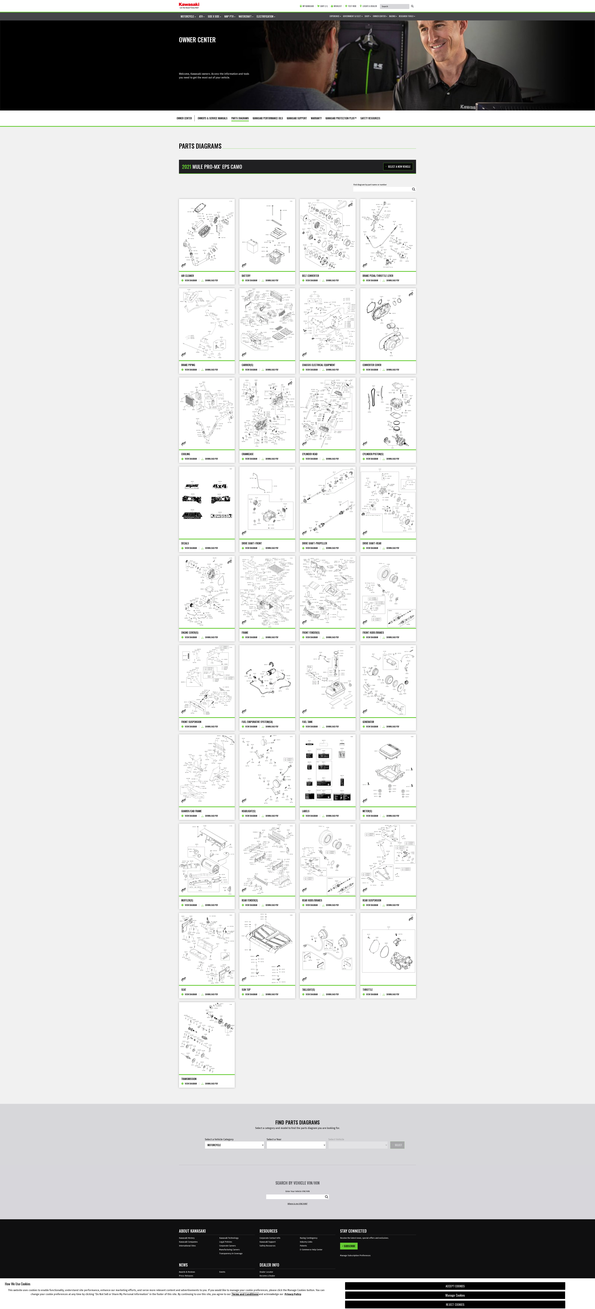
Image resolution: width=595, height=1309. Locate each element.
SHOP (367, 16)
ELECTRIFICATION (265, 16)
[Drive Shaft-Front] (267, 503)
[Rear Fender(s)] (267, 860)
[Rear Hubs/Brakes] (328, 860)
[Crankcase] (267, 413)
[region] (297, 1293)
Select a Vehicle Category (219, 1139)
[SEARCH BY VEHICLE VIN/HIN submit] (326, 1196)
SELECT (398, 1145)
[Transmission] (207, 1038)
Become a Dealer (267, 1276)
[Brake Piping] (207, 324)
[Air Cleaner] (207, 235)
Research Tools (406, 16)
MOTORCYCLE (188, 16)
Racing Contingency (308, 1238)
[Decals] (207, 503)
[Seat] (207, 949)
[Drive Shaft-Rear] (388, 503)
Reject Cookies (455, 1304)
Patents (303, 1246)
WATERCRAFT (245, 16)
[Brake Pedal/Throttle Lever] (388, 235)
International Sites (187, 1246)
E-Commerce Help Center (311, 1249)
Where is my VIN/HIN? (298, 1204)
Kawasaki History (186, 1238)
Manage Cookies (455, 1295)
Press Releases (186, 1276)
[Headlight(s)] (267, 770)
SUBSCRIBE (349, 1246)
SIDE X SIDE (214, 16)
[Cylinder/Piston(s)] (388, 413)
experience (335, 16)
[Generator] (388, 681)
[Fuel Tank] (328, 681)
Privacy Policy (293, 1294)
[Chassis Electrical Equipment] (328, 324)
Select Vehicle (336, 1139)
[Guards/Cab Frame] (207, 770)
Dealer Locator (266, 1272)
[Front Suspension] (207, 681)
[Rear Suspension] (388, 860)
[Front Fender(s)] (328, 592)
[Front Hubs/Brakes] (388, 592)
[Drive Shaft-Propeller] (328, 503)
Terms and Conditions (245, 1294)
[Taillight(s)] (328, 949)
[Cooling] (207, 413)
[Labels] (328, 770)
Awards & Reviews (187, 1272)
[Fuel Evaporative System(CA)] (267, 681)
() (324, 6)
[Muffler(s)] (207, 860)
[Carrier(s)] (267, 324)
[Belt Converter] (328, 235)
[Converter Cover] (388, 324)
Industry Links (306, 1242)
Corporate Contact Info (270, 1238)
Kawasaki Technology (228, 1238)
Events (222, 1272)
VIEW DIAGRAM (191, 280)
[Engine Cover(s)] (207, 592)
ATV (201, 16)
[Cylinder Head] (328, 413)
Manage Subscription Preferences (355, 1255)
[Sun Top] (267, 949)
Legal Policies (225, 1242)
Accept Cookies (455, 1286)
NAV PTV (229, 16)
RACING (392, 16)
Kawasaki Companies (188, 1242)
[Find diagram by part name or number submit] (413, 189)
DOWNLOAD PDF (211, 280)
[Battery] (267, 235)
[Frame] (267, 592)
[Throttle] (388, 949)
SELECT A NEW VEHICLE (399, 166)
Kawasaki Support (268, 1242)
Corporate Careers (227, 1246)
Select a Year (274, 1139)
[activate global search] (412, 6)
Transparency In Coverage (230, 1253)
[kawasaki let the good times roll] (189, 6)
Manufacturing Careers (229, 1249)
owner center (379, 16)
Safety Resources (267, 1246)
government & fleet (352, 16)
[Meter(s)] (388, 770)
